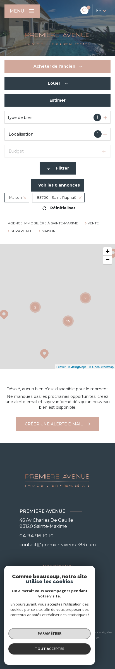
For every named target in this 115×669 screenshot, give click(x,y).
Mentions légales (99, 632)
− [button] (107, 259)
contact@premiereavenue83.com (58, 544)
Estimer (57, 100)
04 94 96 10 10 (37, 535)
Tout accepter (49, 648)
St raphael (21, 231)
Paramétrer (49, 633)
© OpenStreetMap (101, 366)
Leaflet (61, 366)
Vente (93, 223)
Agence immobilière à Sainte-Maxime (43, 223)
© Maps (77, 366)
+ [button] (107, 251)
